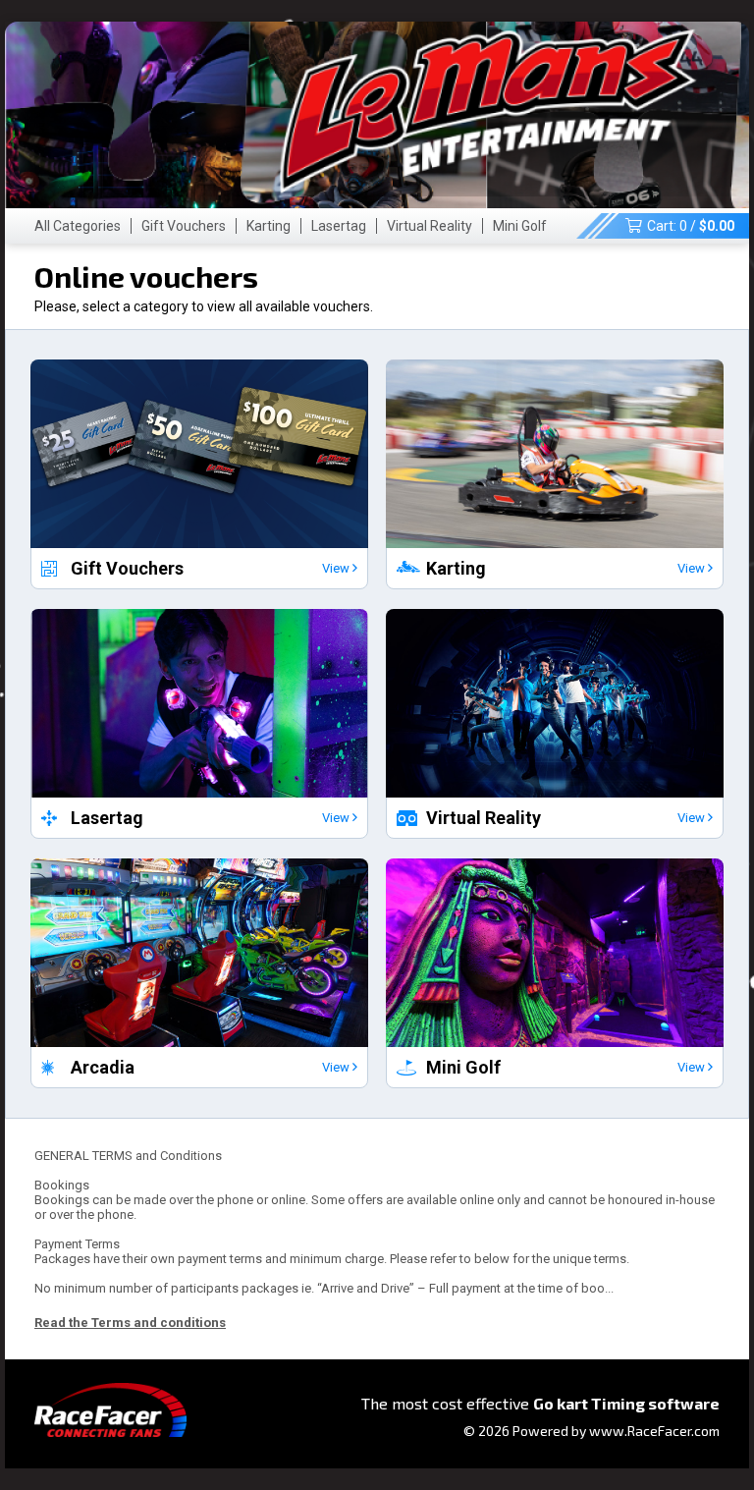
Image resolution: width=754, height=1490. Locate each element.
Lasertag (338, 226)
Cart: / (690, 226)
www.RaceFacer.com (654, 1430)
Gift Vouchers (183, 226)
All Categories (77, 226)
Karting (268, 226)
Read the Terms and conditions (130, 1322)
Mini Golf (520, 226)
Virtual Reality (429, 226)
